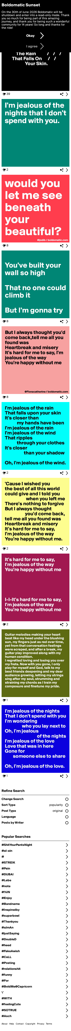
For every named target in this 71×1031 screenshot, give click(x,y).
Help (11, 1024)
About (4, 1024)
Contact (20, 1024)
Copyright (30, 1024)
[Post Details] (66, 94)
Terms (49, 1024)
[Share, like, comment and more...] (35, 90)
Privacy (40, 1024)
